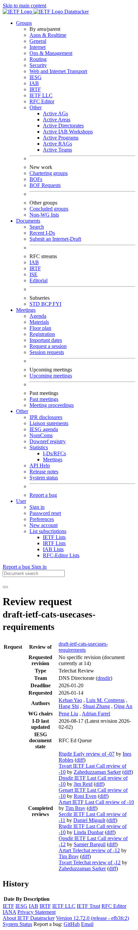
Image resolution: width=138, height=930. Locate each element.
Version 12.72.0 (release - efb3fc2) (92, 918)
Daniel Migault (89, 820)
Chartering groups (48, 173)
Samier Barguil (90, 844)
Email (87, 924)
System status (43, 477)
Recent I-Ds (42, 233)
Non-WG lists (44, 215)
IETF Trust (88, 906)
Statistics (38, 447)
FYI (57, 304)
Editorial (38, 280)
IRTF (35, 89)
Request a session (48, 346)
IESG (35, 77)
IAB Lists (53, 549)
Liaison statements (48, 423)
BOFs (35, 179)
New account (43, 525)
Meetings (52, 459)
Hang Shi (69, 706)
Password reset (45, 513)
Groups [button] (24, 23)
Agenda (37, 316)
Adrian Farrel (96, 713)
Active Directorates (63, 125)
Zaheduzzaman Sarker (97, 772)
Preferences (41, 519)
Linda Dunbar (89, 832)
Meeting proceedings (51, 405)
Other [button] (22, 411)
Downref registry (47, 441)
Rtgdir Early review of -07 (87, 754)
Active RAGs (57, 144)
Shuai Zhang (96, 706)
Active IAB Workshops (68, 131)
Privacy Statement (36, 912)
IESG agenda (43, 429)
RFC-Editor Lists (61, 555)
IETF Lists (54, 537)
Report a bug (43, 495)
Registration (42, 334)
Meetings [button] (26, 310)
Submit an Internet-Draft (55, 239)
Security (38, 65)
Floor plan (40, 328)
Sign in (37, 507)
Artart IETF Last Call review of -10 (96, 802)
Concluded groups (48, 209)
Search (36, 227)
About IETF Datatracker (29, 918)
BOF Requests (45, 185)
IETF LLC (41, 95)
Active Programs (60, 137)
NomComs (41, 435)
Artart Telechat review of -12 (89, 850)
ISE (33, 274)
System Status (17, 924)
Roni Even (85, 796)
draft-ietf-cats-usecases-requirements (83, 647)
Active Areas (56, 119)
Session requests (46, 352)
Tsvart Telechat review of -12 (90, 862)
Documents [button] (28, 221)
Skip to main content (24, 5)
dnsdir (104, 678)
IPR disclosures (45, 417)
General (37, 41)
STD (35, 304)
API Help (39, 465)
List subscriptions (47, 531)
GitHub (72, 924)
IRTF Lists (54, 543)
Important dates (45, 340)
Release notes (43, 471)
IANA (9, 912)
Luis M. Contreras (105, 700)
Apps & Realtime (47, 35)
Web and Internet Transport (58, 71)
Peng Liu (68, 713)
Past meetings (43, 399)
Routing (38, 59)
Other (35, 107)
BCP (47, 304)
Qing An (123, 706)
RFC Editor (41, 101)
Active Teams (57, 150)
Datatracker (76, 11)
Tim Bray (75, 808)
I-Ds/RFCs (54, 453)
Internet (37, 47)
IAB (34, 83)
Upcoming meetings (50, 376)
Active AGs (55, 113)
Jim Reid (83, 784)
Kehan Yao (70, 700)
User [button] (21, 501)
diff (80, 760)
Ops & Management (50, 53)
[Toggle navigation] (5, 587)
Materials (39, 322)
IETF (8, 906)
